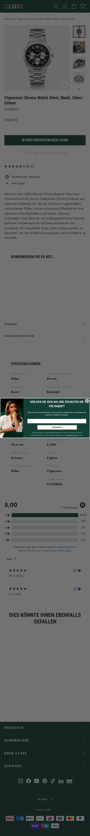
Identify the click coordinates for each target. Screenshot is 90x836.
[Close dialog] (87, 401)
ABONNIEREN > (57, 427)
